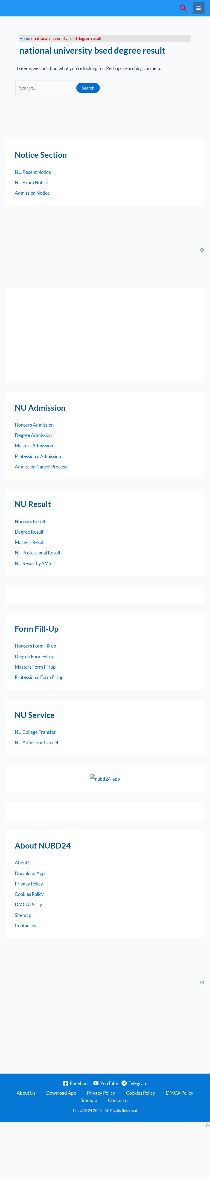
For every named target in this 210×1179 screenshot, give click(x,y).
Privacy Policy (29, 884)
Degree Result (29, 532)
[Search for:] (45, 88)
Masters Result (30, 542)
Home (24, 38)
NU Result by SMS (33, 563)
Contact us (25, 925)
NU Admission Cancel (36, 742)
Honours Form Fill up (35, 646)
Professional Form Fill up (39, 677)
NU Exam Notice (31, 182)
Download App (30, 873)
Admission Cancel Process (41, 467)
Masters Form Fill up (35, 667)
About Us (24, 862)
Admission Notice (32, 193)
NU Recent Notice (33, 172)
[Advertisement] (105, 335)
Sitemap (23, 915)
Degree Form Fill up (34, 656)
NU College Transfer (35, 732)
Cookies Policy (29, 894)
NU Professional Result (37, 553)
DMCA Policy (28, 904)
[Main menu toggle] (199, 8)
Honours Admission (34, 425)
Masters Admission (34, 445)
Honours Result (30, 521)
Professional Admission (38, 456)
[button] (183, 8)
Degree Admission (33, 435)
